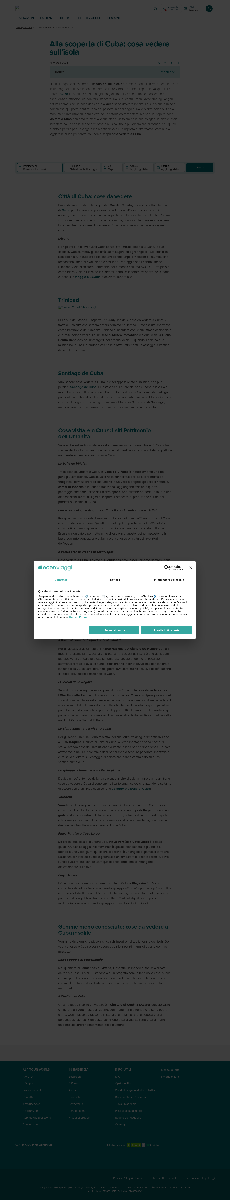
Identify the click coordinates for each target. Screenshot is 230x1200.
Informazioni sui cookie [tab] (169, 579)
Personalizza (112, 630)
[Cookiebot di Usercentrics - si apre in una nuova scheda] (167, 568)
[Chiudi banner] (190, 568)
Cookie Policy (78, 616)
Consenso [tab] (61, 579)
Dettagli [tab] (115, 579)
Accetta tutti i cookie (166, 630)
